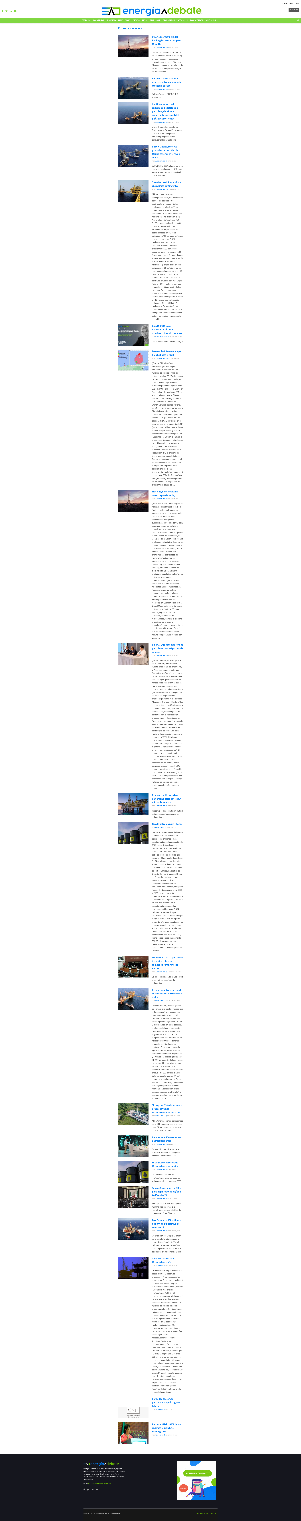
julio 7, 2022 (172, 1144)
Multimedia (211, 20)
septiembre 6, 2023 (173, 1001)
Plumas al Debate (195, 20)
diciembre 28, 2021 (174, 1231)
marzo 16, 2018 (170, 1409)
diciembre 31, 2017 (171, 1435)
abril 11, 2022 (172, 1199)
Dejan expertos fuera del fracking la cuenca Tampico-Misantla (166, 40)
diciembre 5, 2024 (173, 189)
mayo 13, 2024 (171, 827)
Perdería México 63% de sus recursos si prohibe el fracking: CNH (166, 1428)
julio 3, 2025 (172, 161)
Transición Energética (173, 20)
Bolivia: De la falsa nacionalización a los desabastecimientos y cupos (167, 329)
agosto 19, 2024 (173, 655)
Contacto (214, 1513)
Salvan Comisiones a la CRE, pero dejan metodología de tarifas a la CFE (166, 1191)
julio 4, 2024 (172, 806)
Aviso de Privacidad (202, 1513)
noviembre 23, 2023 (174, 972)
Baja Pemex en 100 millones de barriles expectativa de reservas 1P (166, 1223)
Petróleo (86, 20)
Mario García (159, 827)
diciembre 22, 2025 (174, 89)
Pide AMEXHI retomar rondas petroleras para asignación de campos (167, 648)
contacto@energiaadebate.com (100, 1483)
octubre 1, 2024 (173, 499)
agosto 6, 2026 (173, 47)
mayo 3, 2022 (172, 1170)
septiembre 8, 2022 (173, 1116)
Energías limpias (140, 20)
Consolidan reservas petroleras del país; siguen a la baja (166, 1402)
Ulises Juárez (160, 47)
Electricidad (124, 20)
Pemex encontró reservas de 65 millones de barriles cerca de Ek (167, 993)
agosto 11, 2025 (173, 122)
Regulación (155, 20)
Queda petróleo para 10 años (167, 824)
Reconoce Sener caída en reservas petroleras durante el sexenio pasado (167, 82)
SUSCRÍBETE (294, 10)
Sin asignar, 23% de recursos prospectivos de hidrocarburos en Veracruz (167, 1108)
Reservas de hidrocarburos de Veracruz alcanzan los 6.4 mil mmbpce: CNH (166, 798)
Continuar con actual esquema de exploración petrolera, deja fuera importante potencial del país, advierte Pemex (165, 111)
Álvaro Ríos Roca (161, 336)
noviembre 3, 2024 (176, 336)
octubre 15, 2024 (173, 358)
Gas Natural (98, 20)
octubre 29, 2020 (171, 1265)
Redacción (158, 1265)
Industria (111, 20)
